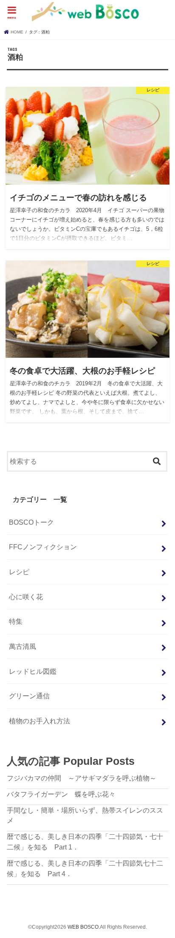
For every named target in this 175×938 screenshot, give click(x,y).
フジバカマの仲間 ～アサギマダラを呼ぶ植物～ (81, 778)
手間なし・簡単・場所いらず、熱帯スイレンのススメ (85, 815)
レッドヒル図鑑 (32, 671)
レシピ (19, 572)
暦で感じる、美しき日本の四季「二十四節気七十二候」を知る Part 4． (85, 868)
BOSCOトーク (31, 522)
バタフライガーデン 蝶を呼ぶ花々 (61, 794)
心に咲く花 (26, 596)
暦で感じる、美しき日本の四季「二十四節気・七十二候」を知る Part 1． (85, 842)
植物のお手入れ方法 (39, 721)
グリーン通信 (29, 696)
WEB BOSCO (83, 927)
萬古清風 (22, 646)
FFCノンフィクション (43, 547)
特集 (16, 621)
